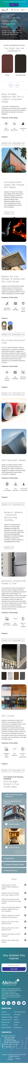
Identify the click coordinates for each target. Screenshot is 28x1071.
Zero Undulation (15, 624)
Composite (16, 99)
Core (13, 583)
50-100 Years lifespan (23, 309)
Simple (7, 786)
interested (12, 51)
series (15, 118)
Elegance (6, 96)
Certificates (17, 1014)
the (11, 276)
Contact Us (5, 1025)
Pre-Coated (8, 340)
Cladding (8, 520)
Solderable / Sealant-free (7, 309)
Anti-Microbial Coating (7, 378)
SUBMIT (20, 1067)
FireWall (16, 1017)
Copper (5, 99)
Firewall (20, 185)
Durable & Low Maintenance (22, 755)
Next (17, 85)
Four (17, 784)
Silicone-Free (10, 517)
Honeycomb (19, 581)
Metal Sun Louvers (6, 1019)
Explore (5, 276)
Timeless (11, 94)
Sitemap (18, 1059)
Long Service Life (23, 129)
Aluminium (20, 340)
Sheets (12, 187)
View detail (4, 143)
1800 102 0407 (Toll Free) (11, 1044)
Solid (9, 281)
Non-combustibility (7, 489)
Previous (11, 85)
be (22, 48)
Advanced (11, 515)
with (14, 96)
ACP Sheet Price (6, 1014)
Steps (14, 786)
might (12, 48)
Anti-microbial (6, 129)
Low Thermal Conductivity (23, 489)
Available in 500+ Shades (7, 624)
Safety (7, 185)
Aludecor (8, 512)
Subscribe (13, 969)
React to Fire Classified (23, 624)
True (16, 276)
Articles (16, 1025)
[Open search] (15, 10)
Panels (5, 102)
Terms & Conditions (10, 1058)
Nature (16, 279)
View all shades (16, 143)
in (20, 51)
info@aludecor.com (9, 1047)
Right (15, 781)
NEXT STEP (19, 851)
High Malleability (16, 309)
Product (7, 784)
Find (6, 781)
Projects (5, 137)
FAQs (14, 879)
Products (8, 16)
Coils (4, 343)
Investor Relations (6, 1027)
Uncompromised (12, 182)
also (18, 48)
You (6, 48)
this (11, 118)
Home (3, 16)
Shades (5, 279)
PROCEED (12, 4)
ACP (6, 187)
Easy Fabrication (16, 489)
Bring (4, 94)
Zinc (19, 96)
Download (16, 1022)
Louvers (10, 716)
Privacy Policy (17, 1027)
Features (5, 118)
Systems (18, 512)
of (9, 118)
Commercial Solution (20, 1012)
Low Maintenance (14, 129)
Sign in (17, 10)
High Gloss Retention (23, 377)
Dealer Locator (5, 1022)
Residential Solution (7, 1017)
